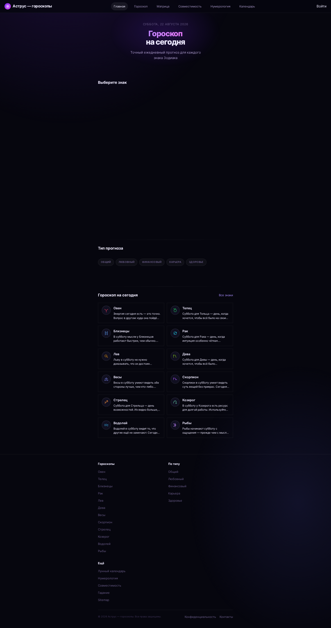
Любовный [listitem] (127, 262)
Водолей (104, 544)
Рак (100, 493)
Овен (101, 471)
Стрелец (104, 529)
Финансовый (177, 486)
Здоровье (175, 500)
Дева (101, 508)
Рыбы (102, 551)
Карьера (174, 493)
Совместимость (109, 585)
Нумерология (108, 578)
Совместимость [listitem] (190, 6)
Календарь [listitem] (247, 6)
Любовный (176, 479)
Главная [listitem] (119, 6)
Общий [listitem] (106, 262)
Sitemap (103, 600)
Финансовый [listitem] (151, 262)
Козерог (103, 536)
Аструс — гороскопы (32, 6)
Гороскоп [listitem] (141, 6)
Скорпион (105, 522)
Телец (102, 479)
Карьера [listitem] (175, 262)
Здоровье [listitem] (196, 262)
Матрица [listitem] (163, 6)
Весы (101, 515)
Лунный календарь (111, 571)
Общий (173, 471)
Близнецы (105, 486)
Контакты (226, 617)
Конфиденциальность (200, 617)
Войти (321, 6)
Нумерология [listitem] (220, 6)
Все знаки (226, 295)
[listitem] (119, 109)
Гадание (104, 592)
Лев (100, 500)
